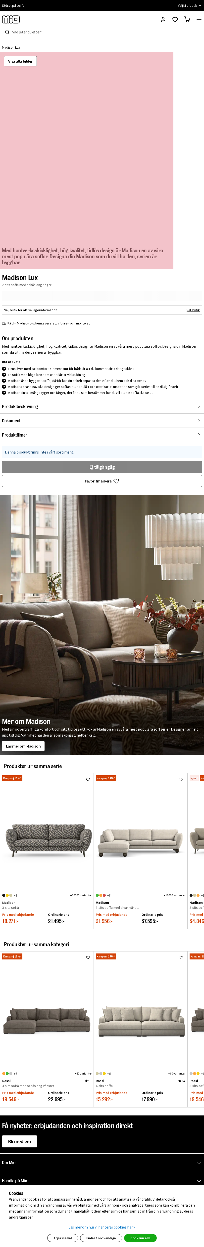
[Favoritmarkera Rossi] (88, 957)
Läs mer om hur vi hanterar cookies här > (102, 1227)
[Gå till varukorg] (187, 19)
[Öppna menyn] (199, 19)
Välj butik (193, 310)
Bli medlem (19, 1141)
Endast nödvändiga (101, 1238)
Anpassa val (62, 1238)
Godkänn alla (140, 1238)
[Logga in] (163, 19)
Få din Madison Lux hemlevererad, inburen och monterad (49, 323)
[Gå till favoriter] (175, 19)
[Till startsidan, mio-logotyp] (11, 19)
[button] (103, 1163)
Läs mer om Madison (23, 746)
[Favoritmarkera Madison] (88, 779)
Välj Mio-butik (187, 5)
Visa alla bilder (20, 61)
